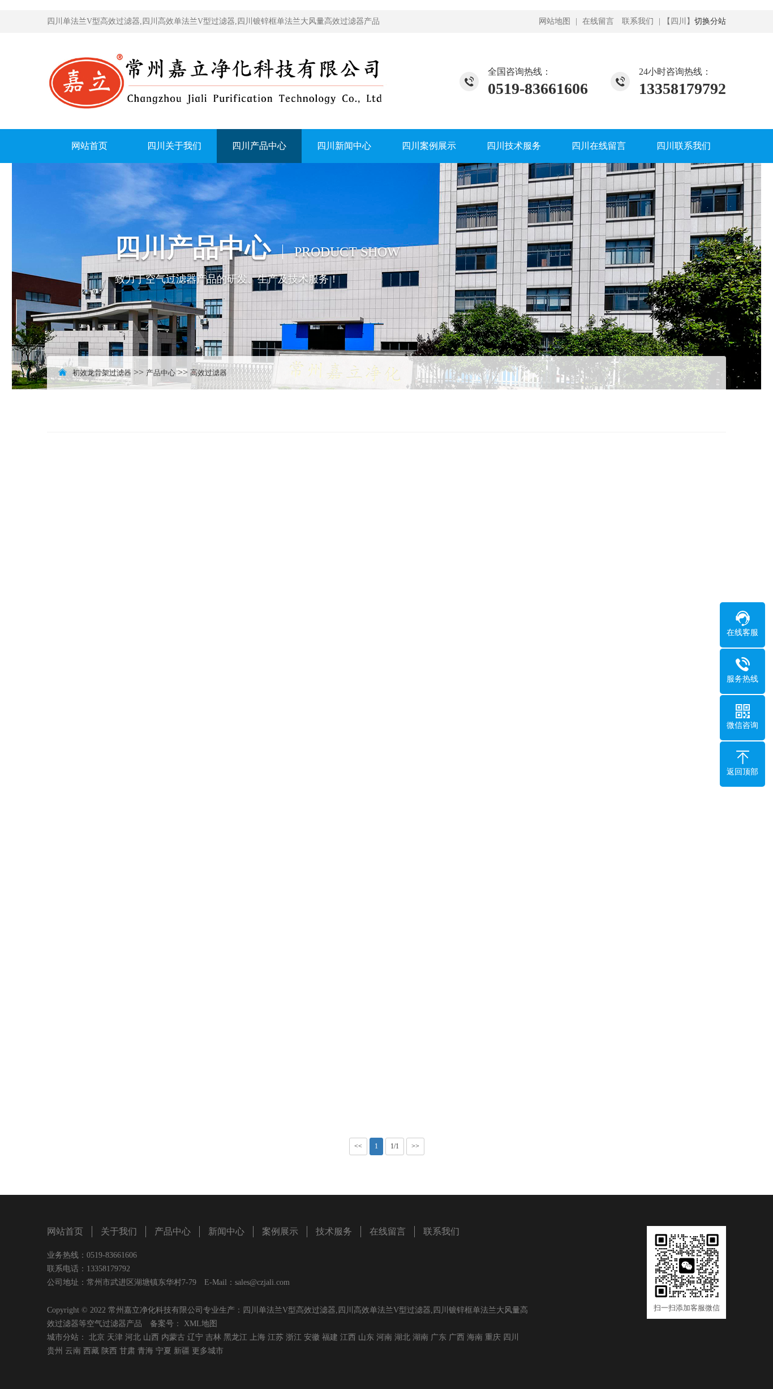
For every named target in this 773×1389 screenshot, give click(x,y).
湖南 (420, 1337)
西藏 (91, 1351)
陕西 (109, 1351)
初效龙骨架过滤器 (101, 372)
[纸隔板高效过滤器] (154, 805)
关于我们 (119, 1231)
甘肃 (127, 1351)
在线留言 (598, 21)
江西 (348, 1337)
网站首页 (89, 146)
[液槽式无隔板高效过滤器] (154, 1027)
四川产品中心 (259, 146)
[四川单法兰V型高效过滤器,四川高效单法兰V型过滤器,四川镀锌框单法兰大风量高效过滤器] (216, 74)
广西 (457, 1337)
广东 (438, 1337)
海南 (475, 1337)
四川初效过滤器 (358, 410)
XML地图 (200, 1323)
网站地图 (554, 21)
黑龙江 (235, 1337)
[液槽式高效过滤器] (386, 1027)
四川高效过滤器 (544, 410)
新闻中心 (226, 1231)
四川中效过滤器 (451, 410)
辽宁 (195, 1337)
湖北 (402, 1337)
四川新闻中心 (344, 146)
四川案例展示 (429, 146)
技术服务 (334, 1231)
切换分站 (710, 21)
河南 (384, 1337)
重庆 (493, 1337)
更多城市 (208, 1351)
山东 (366, 1337)
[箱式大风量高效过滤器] (386, 583)
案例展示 (280, 1231)
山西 (151, 1337)
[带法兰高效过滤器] (154, 583)
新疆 (182, 1351)
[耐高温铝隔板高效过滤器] (386, 805)
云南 (73, 1351)
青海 (145, 1351)
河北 (133, 1337)
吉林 (213, 1337)
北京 (97, 1337)
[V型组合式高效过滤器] (618, 583)
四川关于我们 (174, 146)
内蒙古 (173, 1337)
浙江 (294, 1337)
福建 (330, 1337)
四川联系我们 (683, 146)
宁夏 (163, 1351)
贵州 (55, 1351)
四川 (511, 1337)
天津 (115, 1337)
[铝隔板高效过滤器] (618, 805)
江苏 (276, 1337)
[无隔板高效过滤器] (618, 1027)
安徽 (312, 1337)
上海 (257, 1337)
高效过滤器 (208, 372)
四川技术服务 (514, 146)
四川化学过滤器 (637, 410)
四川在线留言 (599, 146)
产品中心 (160, 372)
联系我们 (638, 21)
